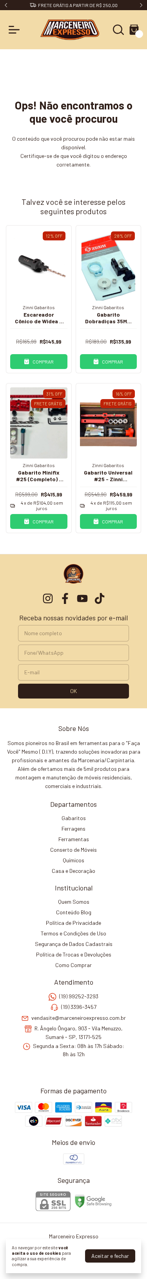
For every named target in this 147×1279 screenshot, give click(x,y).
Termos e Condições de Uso (73, 933)
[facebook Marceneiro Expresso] (65, 598)
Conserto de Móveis (73, 849)
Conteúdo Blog (73, 912)
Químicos (73, 860)
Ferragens (73, 828)
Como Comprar (73, 965)
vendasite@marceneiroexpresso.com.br (78, 1017)
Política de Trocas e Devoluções (73, 954)
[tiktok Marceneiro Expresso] (99, 598)
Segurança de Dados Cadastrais (74, 943)
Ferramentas (73, 839)
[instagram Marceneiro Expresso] (47, 598)
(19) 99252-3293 (78, 996)
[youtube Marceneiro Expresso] (82, 598)
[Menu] (15, 29)
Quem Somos (73, 901)
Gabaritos (74, 818)
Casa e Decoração (73, 870)
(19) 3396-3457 (78, 1007)
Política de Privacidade (73, 922)
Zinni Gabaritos (39, 307)
